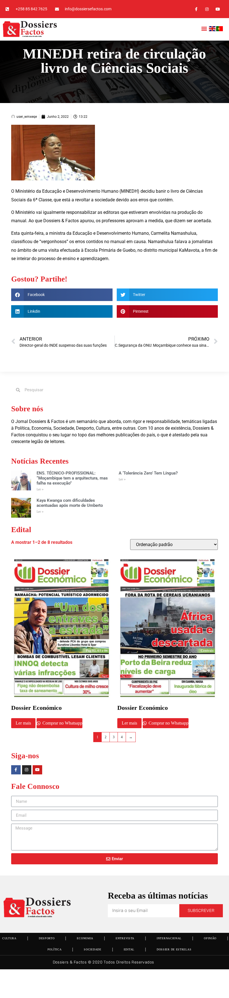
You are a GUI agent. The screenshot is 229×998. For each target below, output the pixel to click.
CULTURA (9, 938)
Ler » (40, 489)
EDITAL (129, 949)
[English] (212, 29)
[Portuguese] (219, 29)
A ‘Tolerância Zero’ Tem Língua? (148, 473)
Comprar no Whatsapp (61, 723)
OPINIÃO (210, 938)
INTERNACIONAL (169, 938)
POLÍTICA (54, 949)
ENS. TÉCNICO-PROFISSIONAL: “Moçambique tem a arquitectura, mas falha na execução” (72, 478)
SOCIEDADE (92, 949)
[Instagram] (207, 9)
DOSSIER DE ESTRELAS (174, 949)
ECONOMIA (85, 938)
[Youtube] (218, 9)
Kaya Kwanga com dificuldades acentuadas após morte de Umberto (70, 503)
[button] (204, 28)
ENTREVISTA (125, 938)
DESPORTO (47, 938)
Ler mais (23, 723)
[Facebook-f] (195, 9)
